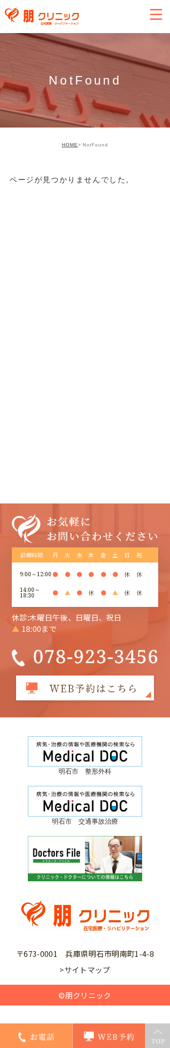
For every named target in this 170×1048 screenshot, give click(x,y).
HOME (70, 144)
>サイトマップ (85, 969)
